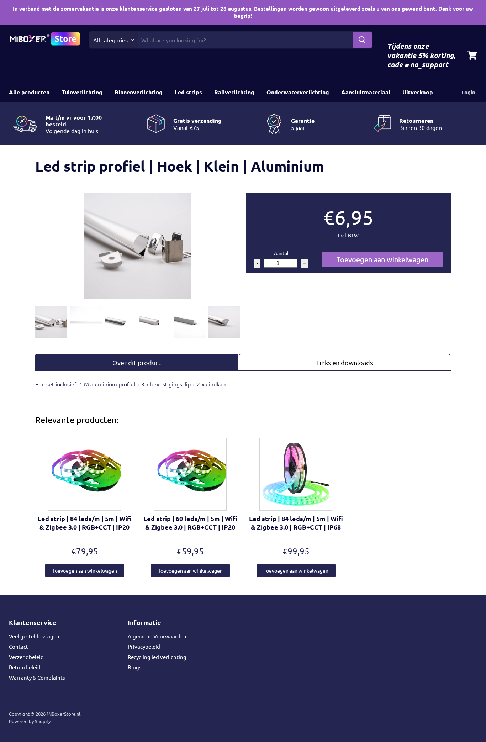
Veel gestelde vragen (34, 636)
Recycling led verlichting (157, 656)
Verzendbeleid (26, 656)
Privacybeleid (144, 646)
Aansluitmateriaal (365, 92)
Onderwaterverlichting (297, 92)
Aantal (281, 253)
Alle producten (29, 92)
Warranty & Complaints (37, 677)
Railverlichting (234, 92)
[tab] (136, 362)
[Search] (362, 40)
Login (468, 92)
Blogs (135, 667)
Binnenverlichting (139, 92)
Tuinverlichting (82, 92)
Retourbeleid (25, 667)
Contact (18, 646)
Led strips (188, 92)
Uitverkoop (417, 92)
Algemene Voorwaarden (157, 636)
